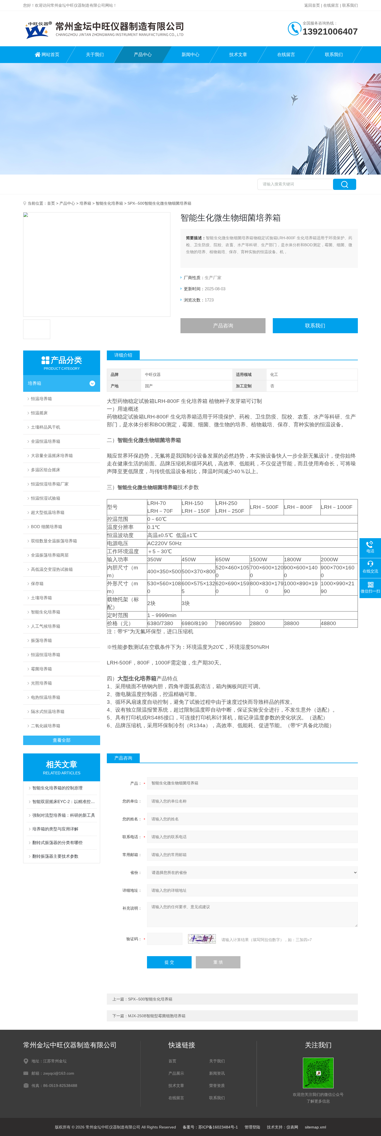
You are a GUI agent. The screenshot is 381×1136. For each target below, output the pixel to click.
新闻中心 (190, 54)
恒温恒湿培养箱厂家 (50, 484)
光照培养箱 (41, 683)
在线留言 (331, 5)
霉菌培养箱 (41, 668)
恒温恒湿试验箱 (45, 498)
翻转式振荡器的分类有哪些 (57, 842)
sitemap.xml (315, 1127)
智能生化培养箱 (109, 203)
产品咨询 (223, 325)
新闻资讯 (217, 1073)
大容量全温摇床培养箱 (52, 455)
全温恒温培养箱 (45, 441)
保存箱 (37, 583)
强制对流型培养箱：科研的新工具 (63, 815)
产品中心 (143, 54)
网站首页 (50, 54)
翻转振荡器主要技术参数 (55, 856)
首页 (51, 203)
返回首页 (312, 5)
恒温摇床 (39, 412)
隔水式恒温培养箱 (47, 711)
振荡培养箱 (41, 640)
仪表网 (292, 1127)
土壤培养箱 (41, 597)
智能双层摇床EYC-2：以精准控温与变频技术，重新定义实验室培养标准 (64, 801)
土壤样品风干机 (45, 427)
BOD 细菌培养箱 (46, 526)
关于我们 (95, 54)
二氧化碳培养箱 (45, 725)
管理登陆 (252, 1127)
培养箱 (85, 203)
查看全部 (62, 740)
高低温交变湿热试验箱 (52, 569)
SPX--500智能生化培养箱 (150, 999)
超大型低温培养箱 (47, 512)
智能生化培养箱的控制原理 (57, 787)
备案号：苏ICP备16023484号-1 (210, 1127)
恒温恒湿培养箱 (45, 654)
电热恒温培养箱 (45, 697)
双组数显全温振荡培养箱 (54, 540)
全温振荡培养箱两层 (50, 555)
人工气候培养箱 (45, 626)
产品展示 (176, 1073)
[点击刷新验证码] (202, 939)
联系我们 (350, 5)
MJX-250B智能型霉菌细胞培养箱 (156, 1016)
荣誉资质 (217, 1085)
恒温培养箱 (41, 398)
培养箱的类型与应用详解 (55, 828)
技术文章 (238, 54)
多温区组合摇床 (45, 469)
